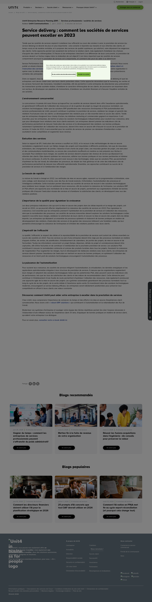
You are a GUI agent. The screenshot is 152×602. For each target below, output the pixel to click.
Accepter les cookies (83, 74)
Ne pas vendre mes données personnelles (64, 74)
